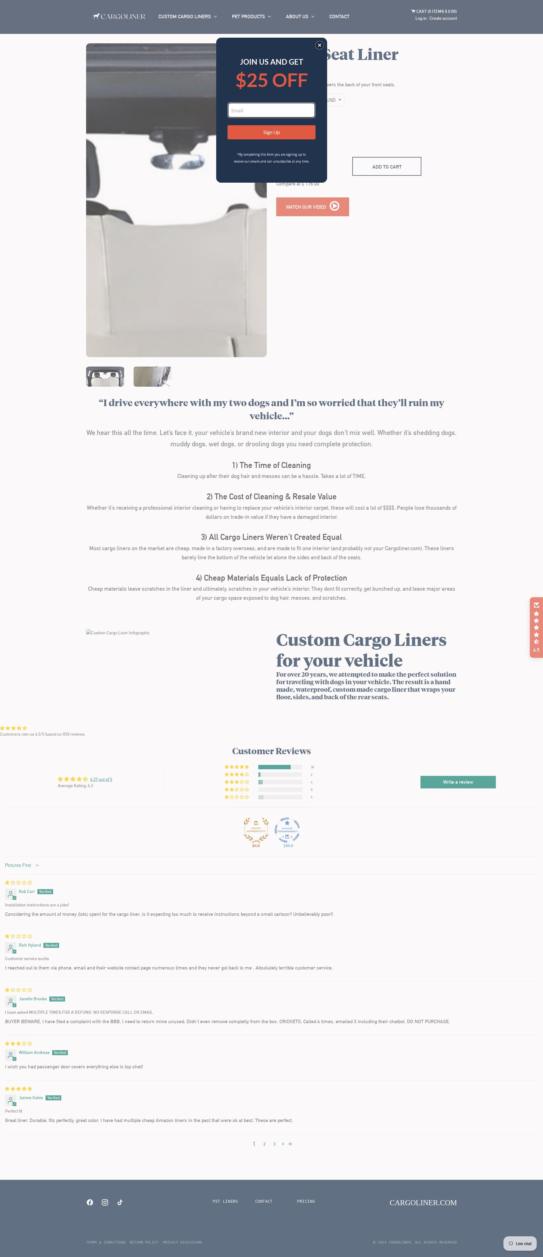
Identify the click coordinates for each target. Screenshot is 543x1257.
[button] (319, 45)
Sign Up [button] (271, 132)
